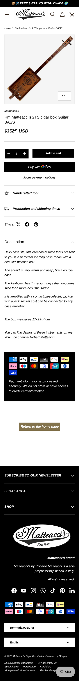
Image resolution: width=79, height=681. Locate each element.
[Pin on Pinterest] (36, 224)
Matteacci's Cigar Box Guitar (28, 656)
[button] (72, 14)
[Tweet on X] (18, 224)
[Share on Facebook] (27, 224)
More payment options (39, 177)
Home (7, 28)
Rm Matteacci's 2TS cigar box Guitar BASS (39, 28)
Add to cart (53, 153)
